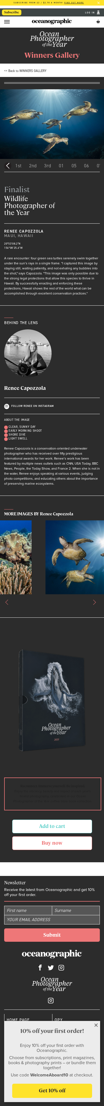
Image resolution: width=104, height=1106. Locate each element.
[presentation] (8, 602)
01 (61, 166)
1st (18, 166)
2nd (33, 166)
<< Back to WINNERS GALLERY (25, 71)
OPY (59, 1020)
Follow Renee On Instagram (32, 406)
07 (99, 166)
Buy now (52, 843)
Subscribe (11, 12)
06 (86, 166)
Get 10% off (52, 1090)
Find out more (74, 2)
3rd (47, 166)
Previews (7, 166)
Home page (18, 1020)
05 (74, 166)
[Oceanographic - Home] (52, 21)
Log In (90, 12)
